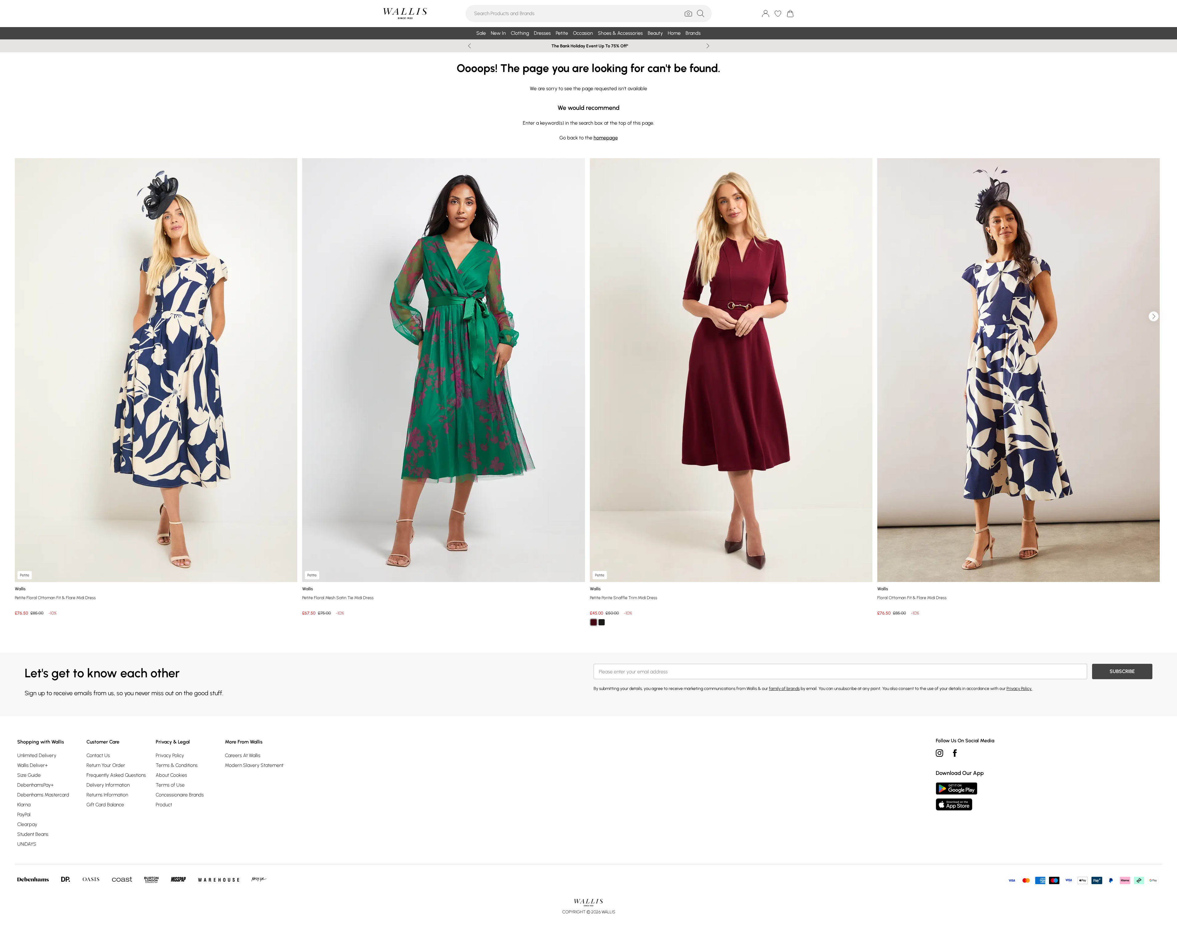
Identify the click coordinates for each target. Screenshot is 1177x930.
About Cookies (171, 775)
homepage (606, 138)
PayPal (23, 814)
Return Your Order (105, 765)
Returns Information (107, 795)
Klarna (23, 805)
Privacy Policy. (1019, 688)
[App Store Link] (956, 796)
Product (164, 805)
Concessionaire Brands (180, 795)
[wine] (593, 622)
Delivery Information (108, 785)
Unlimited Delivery (36, 755)
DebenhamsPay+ (35, 785)
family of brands (784, 688)
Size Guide (29, 775)
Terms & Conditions (177, 765)
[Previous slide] (469, 46)
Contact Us (98, 755)
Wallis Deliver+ (32, 765)
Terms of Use (170, 785)
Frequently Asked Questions (116, 775)
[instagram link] (939, 753)
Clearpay (27, 824)
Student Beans (32, 834)
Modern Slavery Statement (254, 765)
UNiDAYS (26, 844)
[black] (601, 622)
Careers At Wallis (242, 755)
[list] (588, 395)
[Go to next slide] (1154, 316)
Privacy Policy (170, 755)
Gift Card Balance (105, 805)
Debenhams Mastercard (43, 795)
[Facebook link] (955, 753)
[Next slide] (708, 46)
